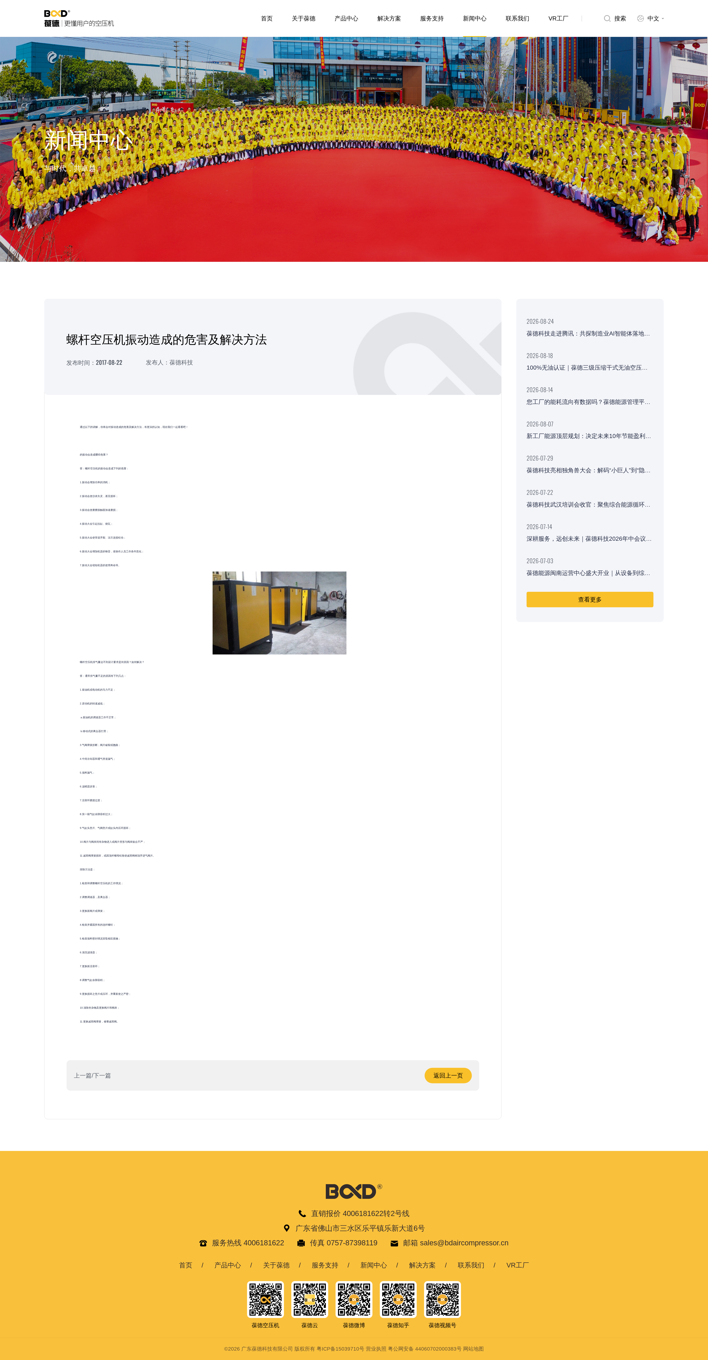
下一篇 (102, 1075)
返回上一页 (448, 1075)
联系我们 (517, 18)
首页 (267, 18)
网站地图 (473, 1349)
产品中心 (346, 18)
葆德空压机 (265, 1325)
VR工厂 (558, 18)
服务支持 (432, 18)
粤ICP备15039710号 (340, 1349)
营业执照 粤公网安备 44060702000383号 (414, 1349)
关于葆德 (303, 18)
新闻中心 (475, 18)
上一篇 (83, 1075)
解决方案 (389, 18)
